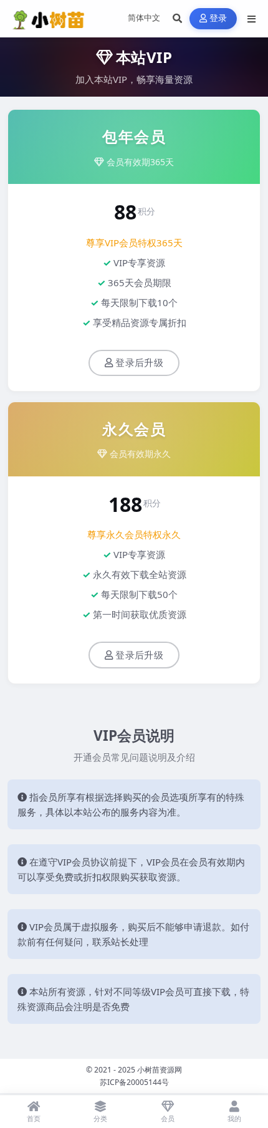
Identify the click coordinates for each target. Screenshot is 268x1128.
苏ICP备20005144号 (134, 1082)
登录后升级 (139, 363)
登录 (218, 18)
